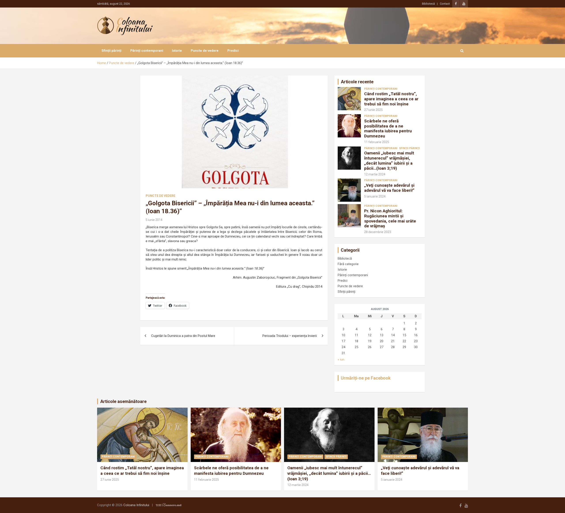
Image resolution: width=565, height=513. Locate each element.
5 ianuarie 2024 (375, 196)
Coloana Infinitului (136, 505)
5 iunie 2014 (154, 220)
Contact (445, 3)
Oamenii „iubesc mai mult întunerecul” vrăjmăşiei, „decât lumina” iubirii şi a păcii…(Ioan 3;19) (389, 160)
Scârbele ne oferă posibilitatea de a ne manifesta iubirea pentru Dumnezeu (388, 128)
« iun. (341, 359)
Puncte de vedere (204, 51)
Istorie (177, 51)
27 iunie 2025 (373, 110)
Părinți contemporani (146, 51)
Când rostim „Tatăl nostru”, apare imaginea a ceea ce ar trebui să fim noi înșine (391, 98)
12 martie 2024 (374, 174)
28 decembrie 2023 (377, 232)
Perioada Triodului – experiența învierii (289, 336)
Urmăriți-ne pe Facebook (366, 378)
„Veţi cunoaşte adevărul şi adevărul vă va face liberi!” (389, 188)
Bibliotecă (428, 3)
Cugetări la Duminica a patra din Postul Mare (183, 336)
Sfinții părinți (111, 51)
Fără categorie (348, 264)
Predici (233, 51)
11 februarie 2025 (376, 142)
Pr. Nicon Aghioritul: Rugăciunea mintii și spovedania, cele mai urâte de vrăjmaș (390, 218)
